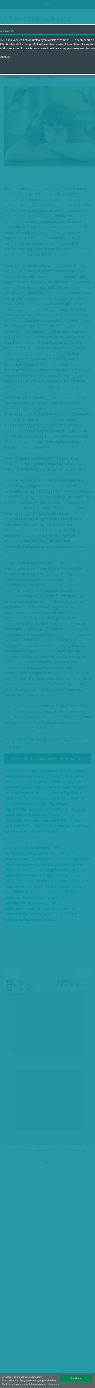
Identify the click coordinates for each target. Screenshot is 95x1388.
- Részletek (53, 1384)
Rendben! (76, 1378)
